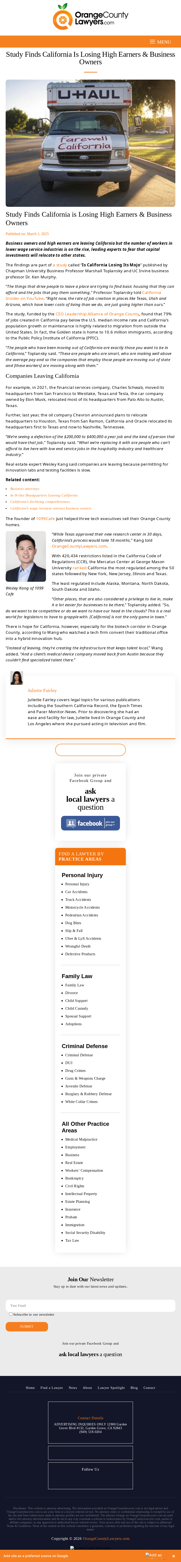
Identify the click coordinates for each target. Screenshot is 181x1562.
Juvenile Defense (78, 1086)
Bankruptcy (74, 1178)
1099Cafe (45, 518)
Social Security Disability (85, 1233)
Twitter (84, 1479)
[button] (90, 1556)
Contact (149, 1388)
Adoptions (73, 1024)
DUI (68, 1063)
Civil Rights (74, 1186)
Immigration (74, 1225)
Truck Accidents (78, 900)
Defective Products (80, 954)
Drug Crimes (75, 1071)
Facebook (72, 1479)
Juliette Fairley (42, 690)
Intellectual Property (81, 1194)
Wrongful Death (78, 946)
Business (72, 1155)
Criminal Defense (79, 1055)
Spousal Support (78, 1016)
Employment (75, 1147)
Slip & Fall (73, 931)
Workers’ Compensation (84, 1170)
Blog (134, 1388)
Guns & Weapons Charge (85, 1078)
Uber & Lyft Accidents (83, 938)
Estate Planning (77, 1202)
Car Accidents (76, 892)
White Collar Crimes (81, 1102)
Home (30, 1388)
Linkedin (107, 1479)
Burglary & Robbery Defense (88, 1094)
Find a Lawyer (52, 1388)
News (73, 1388)
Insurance (73, 1209)
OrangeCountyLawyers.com (79, 546)
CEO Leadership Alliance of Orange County (97, 314)
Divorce (71, 993)
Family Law (74, 985)
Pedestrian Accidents (81, 915)
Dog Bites (73, 923)
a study (60, 265)
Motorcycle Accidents (82, 907)
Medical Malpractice (81, 1139)
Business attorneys (24, 489)
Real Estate (74, 1163)
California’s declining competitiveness (40, 502)
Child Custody (76, 1008)
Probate (71, 1217)
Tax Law (72, 1240)
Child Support (76, 1001)
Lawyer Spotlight (111, 1388)
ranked (79, 567)
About (87, 1388)
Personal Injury (77, 884)
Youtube (95, 1479)
